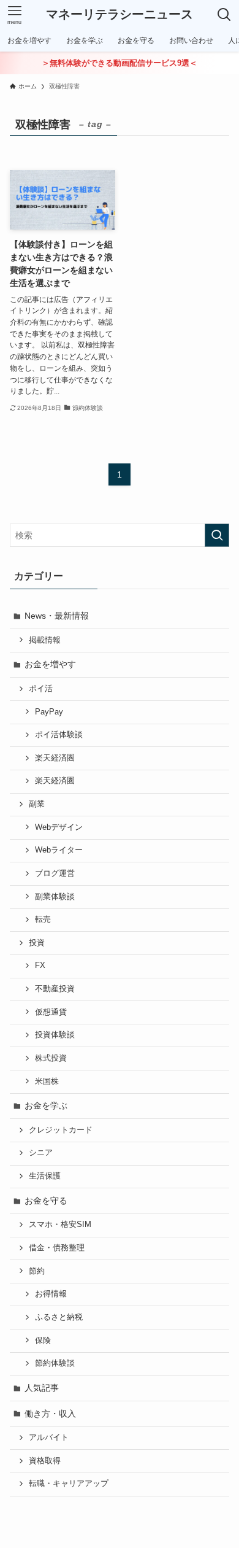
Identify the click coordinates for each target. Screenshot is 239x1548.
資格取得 (45, 1461)
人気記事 (42, 1388)
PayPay (49, 712)
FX (40, 965)
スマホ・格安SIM (60, 1224)
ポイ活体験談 (59, 734)
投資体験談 (55, 1035)
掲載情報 (45, 640)
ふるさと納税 (59, 1317)
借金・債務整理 (57, 1248)
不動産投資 (55, 989)
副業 (37, 804)
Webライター (59, 850)
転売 (43, 919)
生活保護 (45, 1176)
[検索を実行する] (217, 535)
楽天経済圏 (55, 758)
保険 (43, 1340)
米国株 (47, 1081)
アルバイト (49, 1437)
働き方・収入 (50, 1413)
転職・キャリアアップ (68, 1483)
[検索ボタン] (224, 14)
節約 (37, 1271)
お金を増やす (50, 664)
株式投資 (51, 1058)
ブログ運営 (55, 873)
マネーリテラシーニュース (119, 15)
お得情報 (51, 1294)
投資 (37, 942)
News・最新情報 (57, 616)
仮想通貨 (51, 1012)
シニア (41, 1152)
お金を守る (46, 1201)
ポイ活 (41, 688)
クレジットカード (61, 1130)
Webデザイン (59, 827)
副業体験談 (55, 896)
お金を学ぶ (46, 1105)
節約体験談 (55, 1363)
